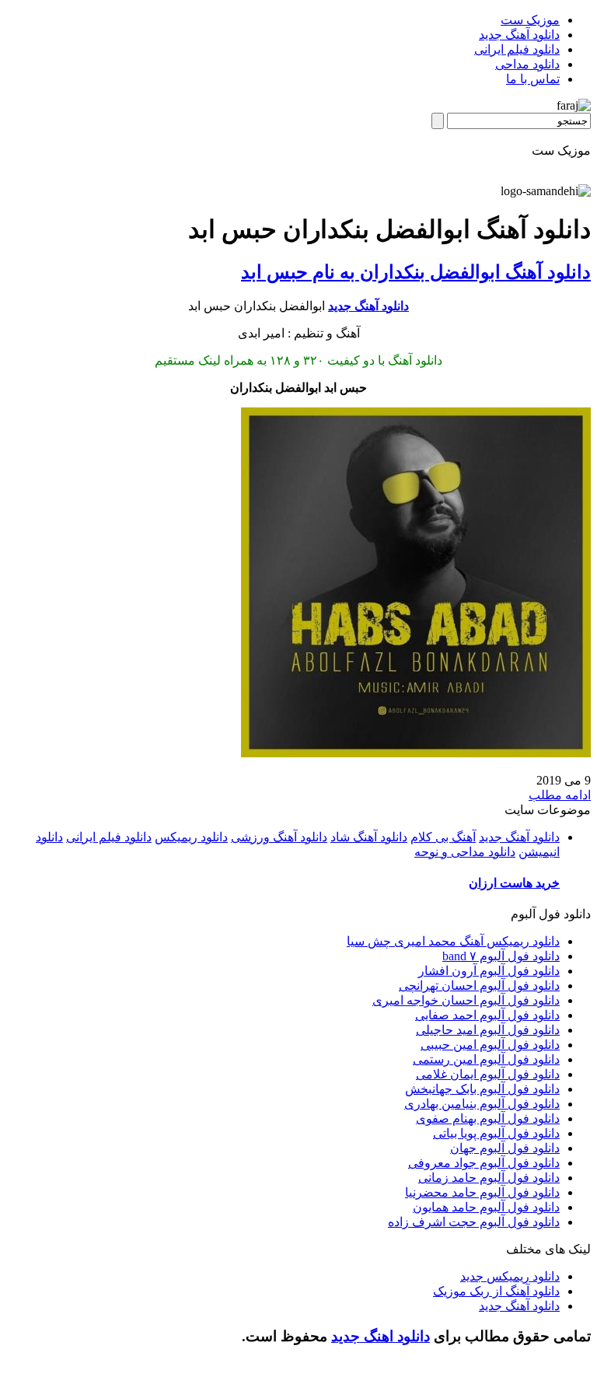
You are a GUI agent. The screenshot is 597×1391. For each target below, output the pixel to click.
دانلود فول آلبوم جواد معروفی (484, 1162)
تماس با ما (533, 79)
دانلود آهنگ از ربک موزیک (496, 1291)
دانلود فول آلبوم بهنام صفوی (488, 1118)
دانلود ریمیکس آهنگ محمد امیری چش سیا (453, 941)
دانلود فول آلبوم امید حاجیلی (488, 1029)
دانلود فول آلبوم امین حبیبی (490, 1044)
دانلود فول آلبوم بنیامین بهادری (482, 1103)
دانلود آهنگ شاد (368, 837)
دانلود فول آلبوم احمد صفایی (487, 1015)
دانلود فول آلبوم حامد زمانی (489, 1177)
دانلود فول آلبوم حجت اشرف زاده (474, 1221)
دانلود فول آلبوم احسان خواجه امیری (466, 1000)
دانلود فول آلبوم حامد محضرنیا (482, 1192)
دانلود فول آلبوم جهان (505, 1148)
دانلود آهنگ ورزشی (279, 837)
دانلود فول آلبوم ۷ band (501, 956)
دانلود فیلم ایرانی (517, 49)
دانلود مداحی (527, 64)
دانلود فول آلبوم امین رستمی (486, 1059)
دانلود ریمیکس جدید (510, 1276)
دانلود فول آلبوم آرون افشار (489, 970)
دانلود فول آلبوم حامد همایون (486, 1207)
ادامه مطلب (560, 795)
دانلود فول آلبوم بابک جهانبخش (482, 1089)
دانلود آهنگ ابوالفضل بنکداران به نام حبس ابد (416, 272)
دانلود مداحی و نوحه (464, 851)
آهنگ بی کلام (443, 837)
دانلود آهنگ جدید (519, 34)
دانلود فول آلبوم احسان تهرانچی (479, 985)
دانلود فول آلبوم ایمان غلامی (488, 1074)
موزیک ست (530, 19)
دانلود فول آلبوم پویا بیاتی (496, 1133)
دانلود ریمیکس (191, 837)
